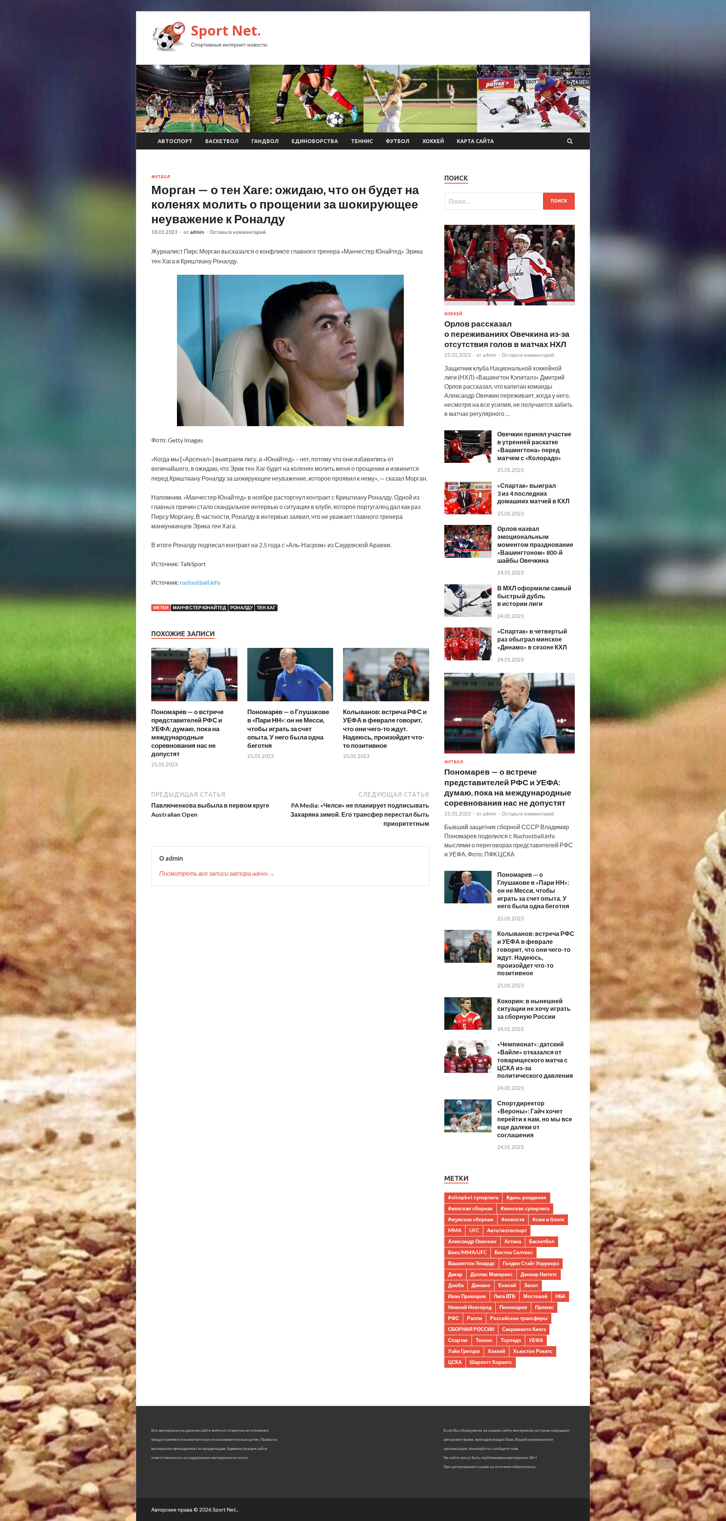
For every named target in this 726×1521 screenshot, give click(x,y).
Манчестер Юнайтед (199, 607)
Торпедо (511, 1340)
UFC (474, 1230)
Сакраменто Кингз (524, 1329)
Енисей (507, 1285)
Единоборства (315, 141)
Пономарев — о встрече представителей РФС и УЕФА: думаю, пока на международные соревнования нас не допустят (187, 732)
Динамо (481, 1285)
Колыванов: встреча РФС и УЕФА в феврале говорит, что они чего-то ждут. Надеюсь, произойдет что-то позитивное (385, 728)
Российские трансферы (519, 1318)
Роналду (241, 607)
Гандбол (265, 141)
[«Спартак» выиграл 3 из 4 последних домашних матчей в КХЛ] (468, 511)
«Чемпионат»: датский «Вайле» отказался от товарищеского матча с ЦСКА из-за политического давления (535, 1059)
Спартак (458, 1340)
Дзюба (456, 1285)
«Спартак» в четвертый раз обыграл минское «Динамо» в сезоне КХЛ (532, 639)
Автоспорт (175, 141)
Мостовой (535, 1296)
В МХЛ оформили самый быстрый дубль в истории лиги (534, 595)
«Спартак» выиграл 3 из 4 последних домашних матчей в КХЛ (533, 493)
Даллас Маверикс (491, 1274)
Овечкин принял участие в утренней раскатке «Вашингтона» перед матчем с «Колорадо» (534, 445)
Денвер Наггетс (539, 1274)
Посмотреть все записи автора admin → (217, 873)
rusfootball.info (200, 582)
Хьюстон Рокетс (532, 1351)
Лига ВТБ (504, 1296)
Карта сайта (475, 141)
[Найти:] (509, 201)
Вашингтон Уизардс (471, 1263)
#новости (512, 1219)
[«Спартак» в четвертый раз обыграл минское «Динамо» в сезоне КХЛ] (468, 658)
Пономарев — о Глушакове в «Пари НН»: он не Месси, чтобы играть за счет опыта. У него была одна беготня (288, 728)
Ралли (474, 1318)
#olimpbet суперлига (473, 1197)
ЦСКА (455, 1362)
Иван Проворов (467, 1296)
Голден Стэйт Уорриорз (531, 1263)
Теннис (362, 141)
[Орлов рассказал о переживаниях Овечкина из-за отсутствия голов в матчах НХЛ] (509, 306)
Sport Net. (226, 30)
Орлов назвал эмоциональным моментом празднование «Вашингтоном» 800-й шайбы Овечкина (535, 544)
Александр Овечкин (472, 1241)
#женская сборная (470, 1208)
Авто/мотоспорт (507, 1230)
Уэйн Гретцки (464, 1351)
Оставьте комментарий (238, 232)
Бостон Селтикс (514, 1252)
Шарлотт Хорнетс (491, 1362)
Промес (544, 1307)
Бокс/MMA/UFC (467, 1252)
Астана (512, 1241)
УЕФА (536, 1340)
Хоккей (433, 141)
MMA (454, 1230)
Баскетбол (222, 141)
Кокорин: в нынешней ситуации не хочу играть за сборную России (534, 1008)
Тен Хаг (266, 607)
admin (197, 232)
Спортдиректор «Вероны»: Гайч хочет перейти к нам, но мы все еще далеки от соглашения (534, 1118)
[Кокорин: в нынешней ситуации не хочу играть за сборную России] (468, 1027)
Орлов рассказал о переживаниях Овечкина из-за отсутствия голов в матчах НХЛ (506, 334)
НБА (560, 1296)
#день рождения (526, 1197)
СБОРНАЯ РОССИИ (471, 1329)
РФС (453, 1318)
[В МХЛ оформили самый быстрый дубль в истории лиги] (468, 614)
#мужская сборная (470, 1219)
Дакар (455, 1274)
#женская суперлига (525, 1208)
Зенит (531, 1285)
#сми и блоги (548, 1219)
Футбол (398, 141)
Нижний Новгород (470, 1307)
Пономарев (513, 1307)
